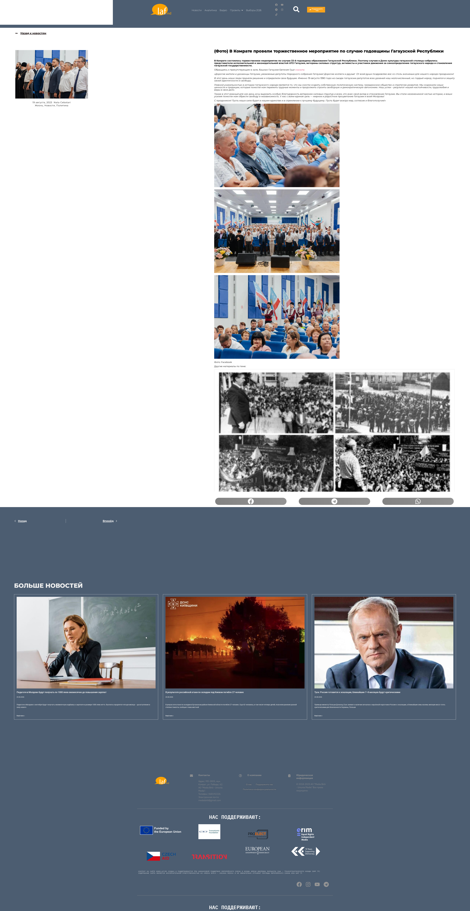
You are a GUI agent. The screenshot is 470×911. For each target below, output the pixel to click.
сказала (299, 69)
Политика (62, 105)
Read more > (21, 716)
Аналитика (211, 10)
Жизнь (39, 105)
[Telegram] (276, 9)
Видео (223, 10)
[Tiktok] (276, 14)
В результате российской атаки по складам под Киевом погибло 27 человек (204, 692)
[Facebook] (276, 4)
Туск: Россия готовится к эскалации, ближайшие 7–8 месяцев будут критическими (357, 692)
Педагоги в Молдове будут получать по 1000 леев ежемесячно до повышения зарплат (61, 692)
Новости (196, 10)
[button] (251, 501)
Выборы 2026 (253, 10)
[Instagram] (282, 9)
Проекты (235, 10)
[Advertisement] (66, 551)
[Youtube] (282, 4)
